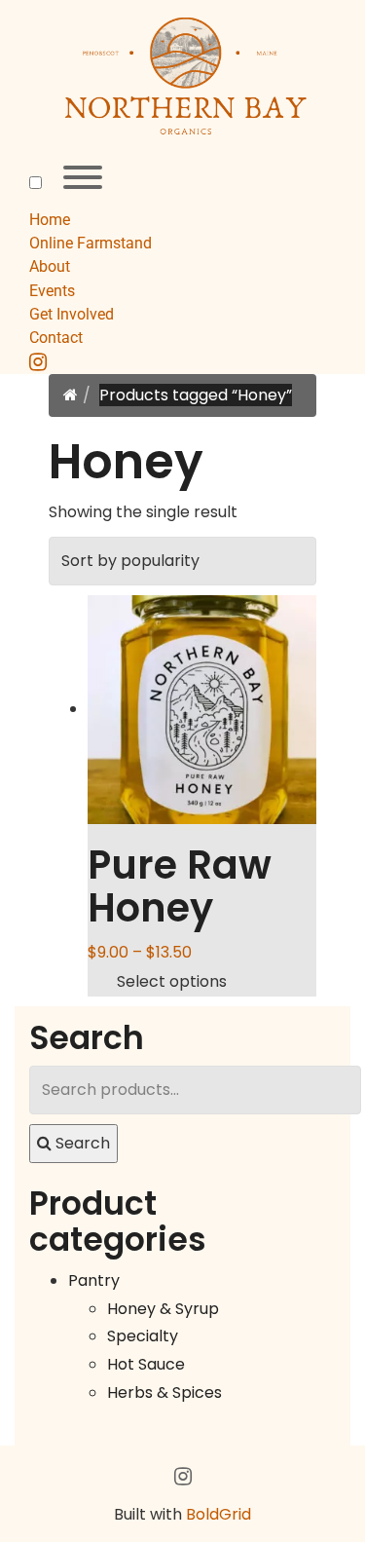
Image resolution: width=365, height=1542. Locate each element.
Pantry (94, 1280)
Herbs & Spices (164, 1392)
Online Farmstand (90, 243)
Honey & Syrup (163, 1309)
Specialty (142, 1336)
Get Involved (71, 314)
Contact (56, 337)
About (49, 266)
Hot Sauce (146, 1364)
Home (49, 219)
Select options (172, 981)
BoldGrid (218, 1514)
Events (52, 291)
